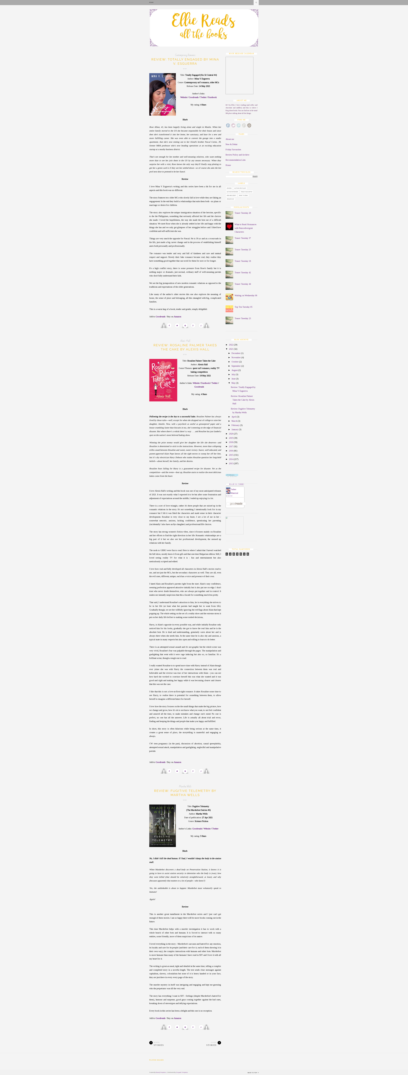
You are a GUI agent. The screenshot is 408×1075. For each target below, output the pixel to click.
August (235, 370)
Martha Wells (185, 786)
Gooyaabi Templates (182, 1072)
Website (183, 97)
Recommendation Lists (236, 160)
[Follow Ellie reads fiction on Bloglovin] (232, 476)
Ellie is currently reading (243, 484)
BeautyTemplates (161, 1072)
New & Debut (231, 144)
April (234, 417)
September (236, 366)
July (233, 374)
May (233, 383)
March (234, 421)
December (236, 353)
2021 (231, 349)
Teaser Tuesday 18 (243, 261)
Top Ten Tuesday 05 (243, 307)
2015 (231, 455)
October (235, 362)
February (235, 425)
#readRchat (230, 199)
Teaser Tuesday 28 (243, 213)
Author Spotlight (240, 188)
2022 (231, 345)
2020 (231, 434)
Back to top (252, 1072)
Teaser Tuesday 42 (243, 272)
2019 (231, 438)
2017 (231, 446)
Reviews (229, 188)
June (233, 379)
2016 (231, 451)
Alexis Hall (185, 341)
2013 (231, 463)
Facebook (212, 97)
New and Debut (231, 195)
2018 (231, 442)
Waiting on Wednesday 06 (246, 295)
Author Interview (232, 192)
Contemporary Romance (185, 55)
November (236, 357)
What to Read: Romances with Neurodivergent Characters (245, 228)
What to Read (243, 195)
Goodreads (193, 97)
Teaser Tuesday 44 (243, 284)
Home (151, 2)
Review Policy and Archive (237, 155)
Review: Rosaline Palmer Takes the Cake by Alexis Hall (242, 400)
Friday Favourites (233, 149)
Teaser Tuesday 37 (243, 238)
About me (230, 139)
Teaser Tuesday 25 (243, 249)
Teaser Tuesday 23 (243, 318)
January (235, 429)
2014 (231, 459)
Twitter (203, 97)
